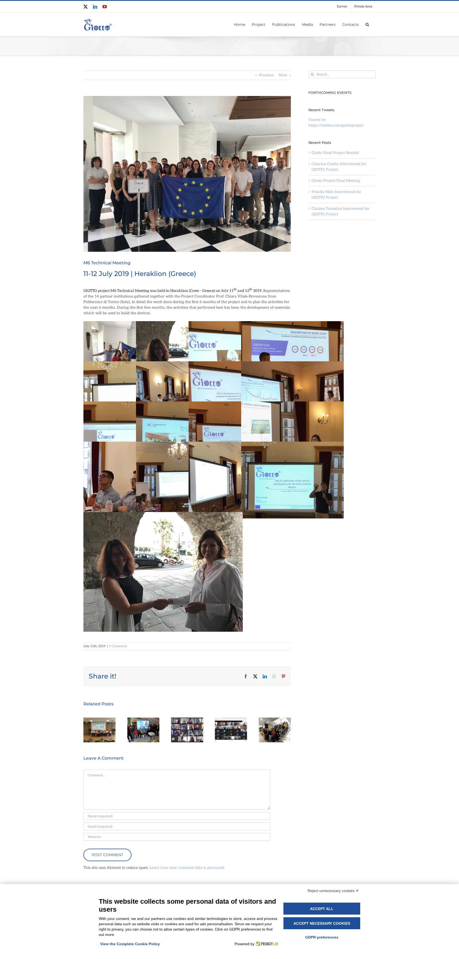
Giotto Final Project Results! (335, 152)
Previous (266, 75)
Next (283, 75)
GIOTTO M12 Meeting (274, 738)
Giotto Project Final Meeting (99, 733)
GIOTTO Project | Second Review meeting (187, 723)
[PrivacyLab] (266, 944)
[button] (367, 24)
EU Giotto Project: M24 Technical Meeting (231, 723)
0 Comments (118, 646)
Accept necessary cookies (322, 923)
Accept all (321, 909)
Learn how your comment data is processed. (187, 867)
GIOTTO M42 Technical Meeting (143, 733)
